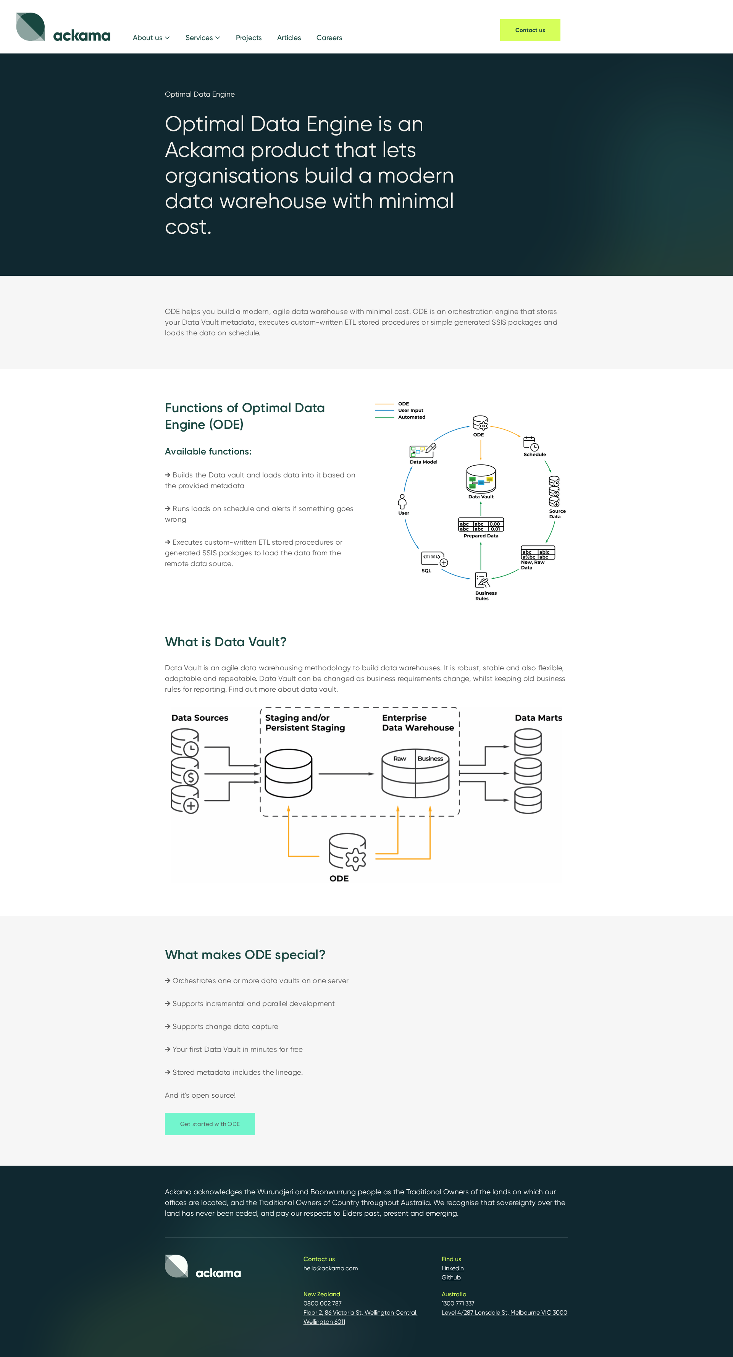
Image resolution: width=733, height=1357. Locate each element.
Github (451, 1277)
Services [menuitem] (199, 37)
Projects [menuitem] (249, 37)
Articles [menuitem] (289, 37)
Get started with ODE (210, 1124)
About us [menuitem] (148, 37)
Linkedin (453, 1268)
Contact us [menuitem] (530, 30)
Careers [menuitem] (329, 37)
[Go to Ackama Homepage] (63, 26)
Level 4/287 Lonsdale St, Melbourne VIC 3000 (504, 1312)
